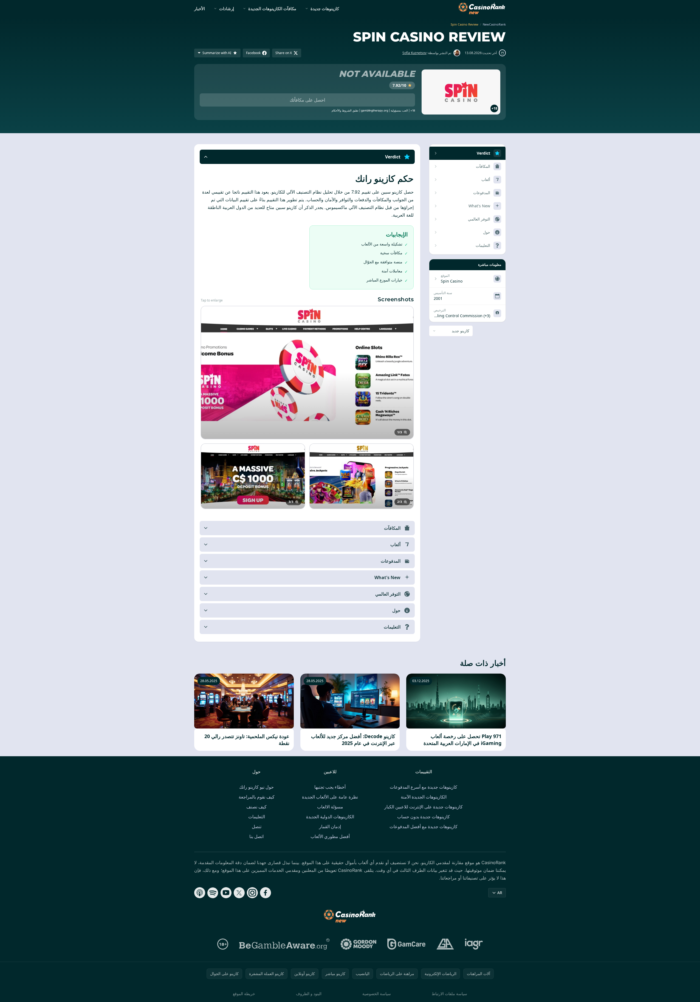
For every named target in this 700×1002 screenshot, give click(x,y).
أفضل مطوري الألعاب (330, 836)
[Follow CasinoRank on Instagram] (252, 892)
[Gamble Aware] (284, 944)
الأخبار (199, 8)
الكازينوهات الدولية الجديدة (330, 817)
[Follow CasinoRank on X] (239, 892)
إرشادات (226, 8)
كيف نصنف (256, 807)
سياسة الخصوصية (376, 993)
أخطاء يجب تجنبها (330, 787)
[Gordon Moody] (358, 944)
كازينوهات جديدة (325, 8)
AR (499, 892)
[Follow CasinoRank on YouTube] (226, 892)
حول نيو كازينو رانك (256, 787)
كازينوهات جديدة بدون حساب (423, 817)
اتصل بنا (256, 836)
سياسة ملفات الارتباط (449, 993)
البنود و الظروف (308, 993)
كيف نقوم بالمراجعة (257, 797)
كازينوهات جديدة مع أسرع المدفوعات (423, 787)
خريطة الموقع (244, 993)
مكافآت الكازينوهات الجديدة (272, 8)
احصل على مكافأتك (307, 100)
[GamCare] (406, 944)
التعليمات (256, 817)
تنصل (256, 827)
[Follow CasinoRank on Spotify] (212, 892)
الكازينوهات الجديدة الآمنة (424, 797)
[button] (307, 157)
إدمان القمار (330, 827)
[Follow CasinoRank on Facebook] (265, 892)
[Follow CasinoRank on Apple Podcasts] (199, 892)
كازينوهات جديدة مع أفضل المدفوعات (423, 827)
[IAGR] (474, 944)
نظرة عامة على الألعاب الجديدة (330, 797)
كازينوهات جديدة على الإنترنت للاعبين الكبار (423, 807)
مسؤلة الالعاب (330, 807)
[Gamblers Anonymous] (445, 944)
